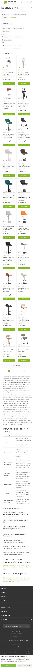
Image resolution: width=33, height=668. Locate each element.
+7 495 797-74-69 (17, 631)
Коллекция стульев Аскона (11, 581)
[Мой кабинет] (27, 2)
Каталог (4, 588)
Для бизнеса (5, 607)
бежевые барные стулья (10, 567)
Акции (3, 592)
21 (24, 371)
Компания (4, 611)
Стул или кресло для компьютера (13, 578)
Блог (2, 604)
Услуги (3, 596)
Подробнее (8, 83)
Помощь (4, 619)
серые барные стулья (9, 565)
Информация (5, 615)
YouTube (18, 646)
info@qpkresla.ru (17, 636)
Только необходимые (24, 665)
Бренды (3, 600)
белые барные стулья (23, 565)
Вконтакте (14, 646)
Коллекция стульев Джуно (20, 579)
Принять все (8, 665)
